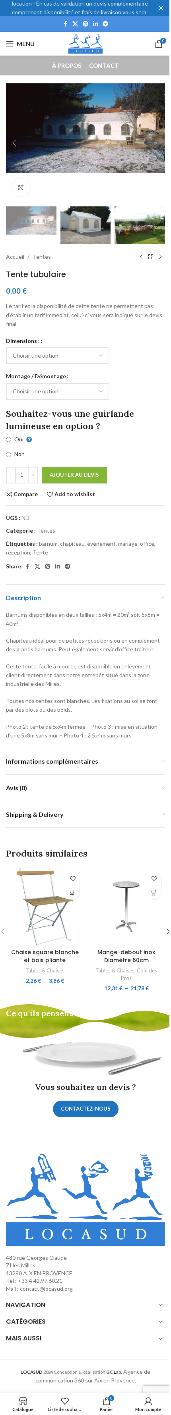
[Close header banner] (161, 8)
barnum (48, 543)
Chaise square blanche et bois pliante (45, 956)
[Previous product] (141, 257)
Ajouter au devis (74, 475)
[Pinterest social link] (85, 24)
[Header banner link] (85, 8)
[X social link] (75, 24)
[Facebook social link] (65, 24)
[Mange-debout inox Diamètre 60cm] (126, 906)
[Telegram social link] (105, 24)
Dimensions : (23, 340)
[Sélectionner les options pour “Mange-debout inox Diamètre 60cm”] (154, 892)
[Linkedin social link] (95, 24)
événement (101, 543)
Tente (40, 552)
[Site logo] (85, 43)
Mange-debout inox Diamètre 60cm (126, 956)
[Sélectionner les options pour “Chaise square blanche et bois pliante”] (73, 892)
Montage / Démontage (36, 376)
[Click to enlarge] (21, 187)
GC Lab (113, 1372)
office (147, 543)
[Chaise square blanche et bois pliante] (45, 906)
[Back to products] (150, 257)
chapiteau (72, 543)
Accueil (15, 256)
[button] (14, 143)
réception (18, 552)
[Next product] (160, 257)
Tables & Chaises (44, 970)
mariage (128, 543)
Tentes (42, 256)
